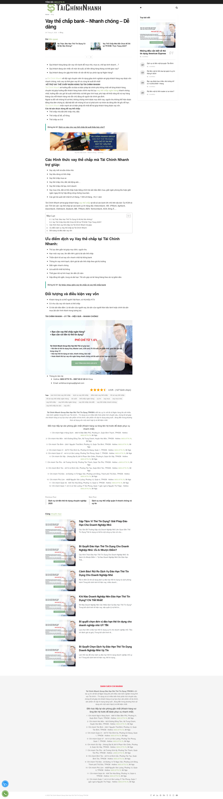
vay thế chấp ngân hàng (107, 90)
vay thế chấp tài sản (53, 406)
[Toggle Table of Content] (127, 216)
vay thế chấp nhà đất (86, 402)
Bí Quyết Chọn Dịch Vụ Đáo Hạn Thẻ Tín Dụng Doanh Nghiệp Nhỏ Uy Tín (105, 648)
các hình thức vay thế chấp (61, 395)
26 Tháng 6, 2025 (51, 32)
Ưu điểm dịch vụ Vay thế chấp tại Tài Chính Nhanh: (68, 227)
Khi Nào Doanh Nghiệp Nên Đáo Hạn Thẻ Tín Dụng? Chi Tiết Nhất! (104, 598)
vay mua (107, 399)
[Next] (91, 57)
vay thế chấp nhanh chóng (107, 402)
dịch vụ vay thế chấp (80, 395)
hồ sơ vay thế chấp (117, 395)
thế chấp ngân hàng (87, 399)
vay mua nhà (117, 399)
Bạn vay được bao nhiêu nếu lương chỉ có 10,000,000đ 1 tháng (160, 82)
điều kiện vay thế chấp (99, 395)
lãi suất (74, 399)
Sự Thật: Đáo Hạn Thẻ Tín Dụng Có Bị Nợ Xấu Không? (71, 44)
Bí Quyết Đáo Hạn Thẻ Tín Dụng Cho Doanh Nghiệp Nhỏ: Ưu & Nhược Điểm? (104, 548)
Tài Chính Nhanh (54, 78)
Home (47, 14)
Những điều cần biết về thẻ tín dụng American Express (153, 52)
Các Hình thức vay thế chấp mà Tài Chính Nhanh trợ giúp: (70, 225)
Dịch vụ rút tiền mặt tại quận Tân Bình (160, 63)
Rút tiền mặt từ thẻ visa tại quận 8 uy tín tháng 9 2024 (161, 72)
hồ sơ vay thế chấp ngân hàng (57, 399)
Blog (52, 14)
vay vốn (67, 406)
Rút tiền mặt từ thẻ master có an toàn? (160, 91)
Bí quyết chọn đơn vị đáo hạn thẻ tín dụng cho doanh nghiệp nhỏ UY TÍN (105, 623)
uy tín (99, 399)
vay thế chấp (84, 202)
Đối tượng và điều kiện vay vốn (60, 230)
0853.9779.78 (59, 2)
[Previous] (87, 57)
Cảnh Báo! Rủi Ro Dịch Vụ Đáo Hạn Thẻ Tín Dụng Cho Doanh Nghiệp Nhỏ (104, 573)
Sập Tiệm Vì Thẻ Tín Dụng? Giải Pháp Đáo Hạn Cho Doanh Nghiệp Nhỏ (103, 523)
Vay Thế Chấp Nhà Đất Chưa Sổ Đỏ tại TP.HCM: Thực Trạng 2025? (116, 44)
